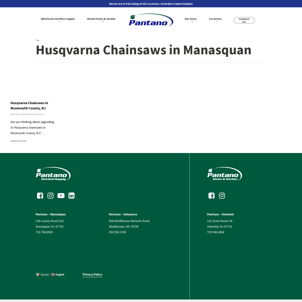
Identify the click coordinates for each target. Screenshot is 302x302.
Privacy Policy (92, 274)
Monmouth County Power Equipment (26, 114)
